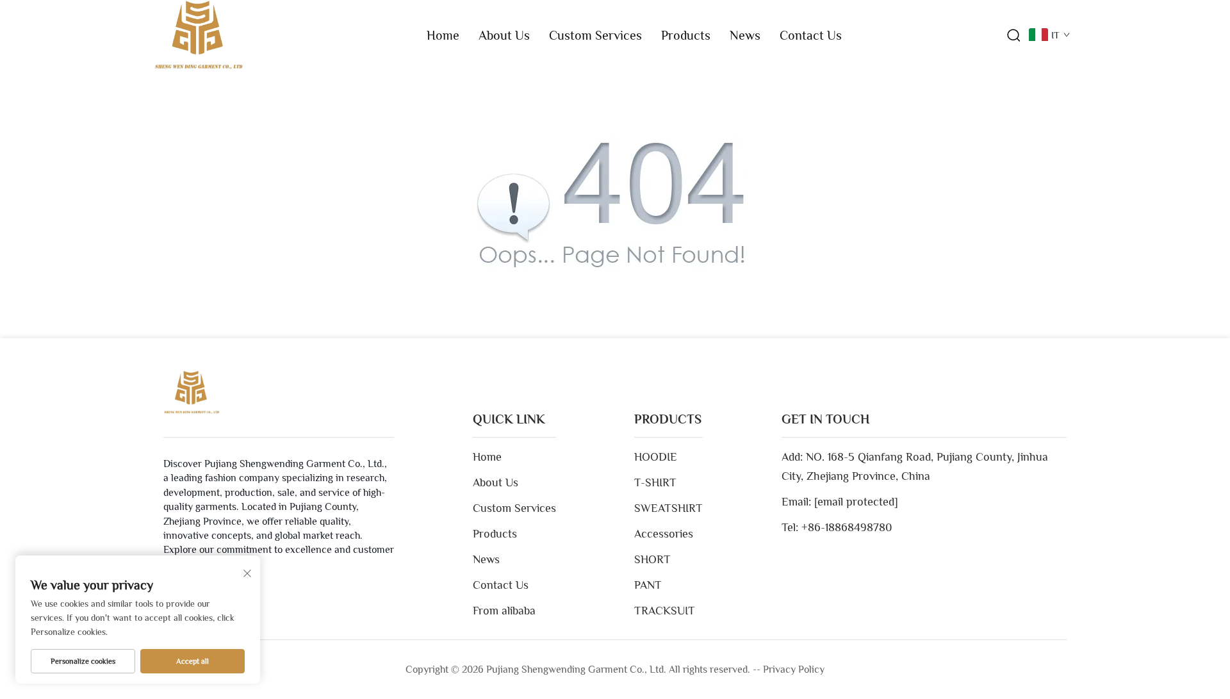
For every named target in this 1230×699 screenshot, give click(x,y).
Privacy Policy (793, 669)
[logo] (198, 34)
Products (685, 35)
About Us (504, 35)
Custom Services (595, 35)
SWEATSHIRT (668, 508)
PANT (648, 585)
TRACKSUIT (664, 610)
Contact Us (811, 35)
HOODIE (655, 456)
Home (443, 35)
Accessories (663, 533)
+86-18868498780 (846, 527)
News (745, 35)
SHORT (652, 559)
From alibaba (504, 610)
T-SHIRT (655, 482)
